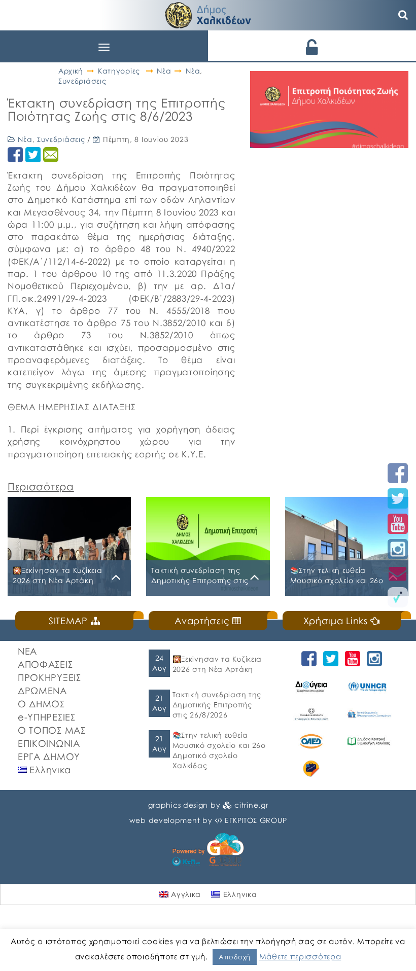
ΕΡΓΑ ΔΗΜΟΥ (49, 756)
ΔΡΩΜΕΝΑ (42, 690)
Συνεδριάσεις (82, 81)
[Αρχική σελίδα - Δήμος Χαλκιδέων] (208, 14)
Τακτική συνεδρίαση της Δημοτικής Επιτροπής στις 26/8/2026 (216, 704)
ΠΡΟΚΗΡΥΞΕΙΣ (49, 677)
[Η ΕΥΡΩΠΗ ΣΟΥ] (311, 768)
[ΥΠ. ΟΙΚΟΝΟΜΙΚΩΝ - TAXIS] (368, 714)
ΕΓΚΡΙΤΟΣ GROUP (256, 820)
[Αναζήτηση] (403, 15)
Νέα (164, 70)
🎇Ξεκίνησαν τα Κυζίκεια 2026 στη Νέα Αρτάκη (217, 664)
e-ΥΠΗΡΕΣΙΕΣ (47, 717)
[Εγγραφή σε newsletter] (397, 573)
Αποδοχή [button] (235, 957)
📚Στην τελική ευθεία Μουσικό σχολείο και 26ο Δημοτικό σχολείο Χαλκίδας (219, 750)
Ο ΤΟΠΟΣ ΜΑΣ (52, 730)
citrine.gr (251, 805)
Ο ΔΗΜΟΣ (41, 703)
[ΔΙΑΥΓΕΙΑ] (311, 686)
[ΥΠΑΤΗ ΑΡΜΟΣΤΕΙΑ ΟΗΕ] (368, 686)
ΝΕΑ (27, 651)
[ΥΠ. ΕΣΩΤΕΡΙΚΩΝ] (311, 714)
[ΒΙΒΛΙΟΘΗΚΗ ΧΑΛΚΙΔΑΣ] (368, 741)
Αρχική (70, 70)
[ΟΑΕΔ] (311, 741)
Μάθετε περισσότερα (300, 956)
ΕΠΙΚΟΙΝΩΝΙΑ (49, 743)
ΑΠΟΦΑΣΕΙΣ (45, 664)
